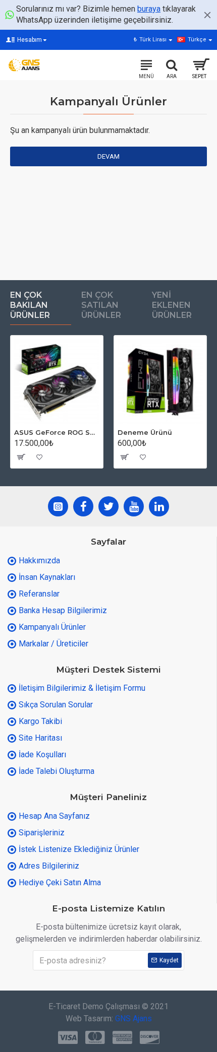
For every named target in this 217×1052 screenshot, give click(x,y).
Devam (108, 156)
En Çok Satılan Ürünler (101, 305)
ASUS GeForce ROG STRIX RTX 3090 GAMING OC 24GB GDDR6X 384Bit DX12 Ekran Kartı (56, 432)
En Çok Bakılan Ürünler (30, 305)
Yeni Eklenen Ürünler (172, 305)
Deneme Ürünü (145, 432)
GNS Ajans (133, 1018)
